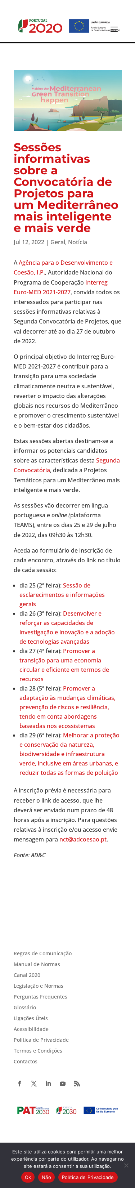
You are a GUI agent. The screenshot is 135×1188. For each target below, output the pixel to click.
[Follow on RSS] (77, 1083)
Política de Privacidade (41, 1040)
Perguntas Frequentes (40, 997)
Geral (57, 242)
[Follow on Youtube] (62, 1083)
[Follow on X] (34, 1083)
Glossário (25, 1008)
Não (46, 1177)
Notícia (77, 242)
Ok (28, 1177)
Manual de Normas (37, 965)
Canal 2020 (27, 975)
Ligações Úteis (31, 1019)
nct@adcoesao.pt (83, 839)
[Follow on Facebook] (19, 1083)
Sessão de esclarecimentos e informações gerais (62, 594)
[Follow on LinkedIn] (48, 1083)
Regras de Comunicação (43, 954)
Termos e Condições (38, 1051)
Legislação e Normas (38, 986)
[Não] (126, 1165)
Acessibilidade (31, 1029)
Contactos (25, 1062)
